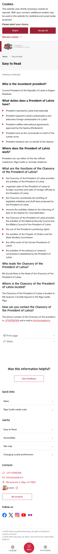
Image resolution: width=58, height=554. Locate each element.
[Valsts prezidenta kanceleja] (30, 50)
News (6, 401)
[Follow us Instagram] (17, 515)
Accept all (43, 30)
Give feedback (29, 378)
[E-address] (8, 487)
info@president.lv (41, 320)
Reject (15, 30)
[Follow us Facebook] (4, 515)
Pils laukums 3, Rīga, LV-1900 (21, 482)
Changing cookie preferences (18, 454)
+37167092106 (11, 320)
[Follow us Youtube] (23, 515)
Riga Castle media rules (15, 409)
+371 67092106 (13, 472)
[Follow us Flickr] (30, 515)
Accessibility (9, 437)
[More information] (17, 488)
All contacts (17, 496)
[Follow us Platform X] (11, 515)
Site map (8, 446)
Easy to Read (10, 429)
